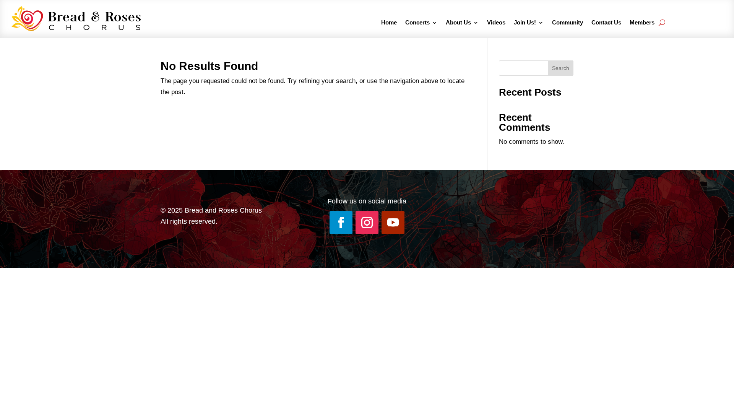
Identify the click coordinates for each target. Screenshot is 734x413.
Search (560, 68)
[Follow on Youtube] (393, 222)
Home (389, 23)
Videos (496, 23)
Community (567, 23)
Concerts (417, 23)
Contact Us (606, 23)
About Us (458, 23)
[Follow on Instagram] (367, 222)
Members (642, 23)
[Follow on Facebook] (341, 222)
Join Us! (525, 23)
